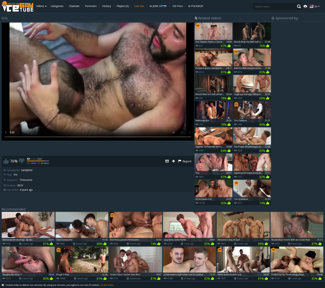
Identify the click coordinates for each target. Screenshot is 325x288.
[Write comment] (167, 161)
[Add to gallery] (173, 161)
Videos (40, 6)
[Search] (299, 6)
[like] (6, 161)
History (106, 6)
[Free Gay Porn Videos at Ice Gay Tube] (17, 6)
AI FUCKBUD (195, 6)
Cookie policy (107, 284)
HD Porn (177, 6)
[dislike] (21, 161)
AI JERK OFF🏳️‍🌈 (158, 6)
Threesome (26, 180)
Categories (57, 6)
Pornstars (91, 6)
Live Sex (139, 6)
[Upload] (305, 6)
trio (15, 174)
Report (186, 161)
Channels (74, 6)
